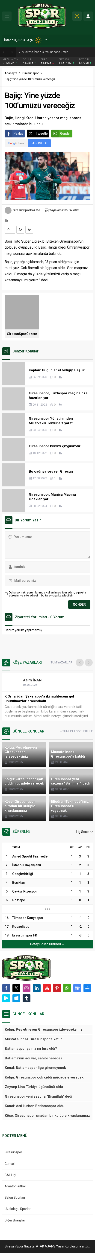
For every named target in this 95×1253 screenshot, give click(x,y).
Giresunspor (30, 73)
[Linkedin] (37, 988)
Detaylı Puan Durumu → (47, 944)
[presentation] (80, 662)
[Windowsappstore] (16, 998)
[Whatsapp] (67, 988)
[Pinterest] (57, 988)
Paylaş (18, 133)
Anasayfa (11, 73)
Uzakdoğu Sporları (18, 1209)
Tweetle (42, 133)
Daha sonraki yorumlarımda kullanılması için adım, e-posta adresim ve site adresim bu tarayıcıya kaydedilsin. (47, 594)
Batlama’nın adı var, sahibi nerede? (33, 696)
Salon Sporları (15, 1197)
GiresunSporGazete (26, 210)
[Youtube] (47, 988)
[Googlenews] (77, 988)
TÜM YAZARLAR (61, 662)
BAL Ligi (10, 1175)
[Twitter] (16, 988)
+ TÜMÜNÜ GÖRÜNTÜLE (76, 731)
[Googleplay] (6, 998)
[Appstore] (87, 988)
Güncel (10, 1164)
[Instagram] (26, 988)
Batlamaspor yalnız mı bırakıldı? (43, 52)
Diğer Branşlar (15, 1220)
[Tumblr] (26, 998)
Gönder (65, 133)
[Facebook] (6, 988)
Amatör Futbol (15, 1186)
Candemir (36, 680)
